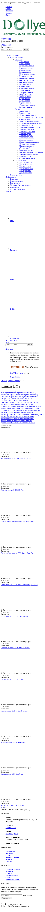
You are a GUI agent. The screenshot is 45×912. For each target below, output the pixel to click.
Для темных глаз (25, 173)
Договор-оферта (16, 181)
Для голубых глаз (26, 162)
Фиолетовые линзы (27, 105)
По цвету (18, 60)
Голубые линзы (25, 95)
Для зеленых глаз (26, 165)
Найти (26, 49)
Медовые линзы (25, 76)
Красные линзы (25, 107)
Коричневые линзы (27, 74)
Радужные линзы (26, 150)
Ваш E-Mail (27, 895)
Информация (11, 177)
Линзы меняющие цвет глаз (30, 127)
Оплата (8, 855)
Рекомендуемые (12, 875)
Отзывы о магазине (18, 189)
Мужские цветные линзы (29, 142)
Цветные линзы (12, 421)
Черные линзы (25, 103)
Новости (9, 859)
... (2, 808)
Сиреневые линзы (26, 88)
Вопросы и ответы (13, 880)
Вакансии (14, 179)
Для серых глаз (25, 171)
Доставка (9, 853)
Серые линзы (24, 99)
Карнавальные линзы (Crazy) (30, 123)
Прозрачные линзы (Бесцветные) (26, 147)
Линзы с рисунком (26, 138)
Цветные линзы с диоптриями (31, 152)
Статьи (8, 878)
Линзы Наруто (25, 134)
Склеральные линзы (27, 158)
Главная (4, 381)
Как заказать (15, 183)
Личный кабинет (12, 857)
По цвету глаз (20, 160)
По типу (18, 109)
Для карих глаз (25, 167)
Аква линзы (24, 62)
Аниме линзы (24, 111)
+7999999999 (6, 39)
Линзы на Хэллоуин (27, 132)
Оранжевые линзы (26, 80)
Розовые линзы (25, 84)
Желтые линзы (25, 70)
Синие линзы (24, 86)
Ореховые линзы (26, 82)
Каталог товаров (12, 55)
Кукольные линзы (26, 125)
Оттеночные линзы (27, 144)
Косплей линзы (25, 156)
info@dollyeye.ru (16, 373)
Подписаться (6, 898)
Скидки (9, 873)
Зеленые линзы (25, 97)
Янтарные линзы (26, 93)
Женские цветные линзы (29, 121)
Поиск (8, 342)
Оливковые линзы (26, 78)
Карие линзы (24, 101)
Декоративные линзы (27, 115)
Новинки (9, 871)
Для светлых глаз (26, 169)
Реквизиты (14, 187)
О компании (10, 851)
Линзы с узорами (26, 140)
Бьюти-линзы (24, 113)
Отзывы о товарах (13, 869)
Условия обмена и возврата (21, 185)
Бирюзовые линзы (26, 66)
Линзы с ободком (26, 136)
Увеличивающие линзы (28, 154)
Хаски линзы (24, 90)
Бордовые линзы (26, 68)
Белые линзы (24, 64)
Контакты (9, 349)
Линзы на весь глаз (26, 130)
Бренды (9, 191)
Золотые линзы (25, 72)
